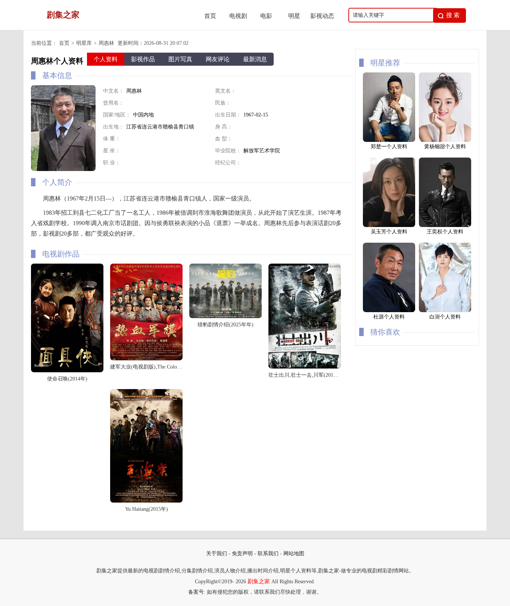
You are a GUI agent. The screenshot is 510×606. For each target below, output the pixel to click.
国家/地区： (117, 115)
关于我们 (216, 553)
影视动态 (322, 16)
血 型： (223, 139)
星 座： (111, 150)
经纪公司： (228, 162)
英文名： (225, 91)
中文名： (113, 91)
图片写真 (180, 59)
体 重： (111, 139)
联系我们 (268, 553)
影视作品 (143, 59)
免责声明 (242, 553)
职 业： (111, 162)
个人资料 (106, 59)
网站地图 (293, 553)
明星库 (84, 43)
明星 (294, 16)
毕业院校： (228, 150)
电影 (266, 16)
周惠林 (106, 43)
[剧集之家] (113, 28)
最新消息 (255, 59)
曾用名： (113, 103)
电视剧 (238, 16)
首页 (210, 16)
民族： (223, 103)
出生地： (113, 127)
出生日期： (228, 115)
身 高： (223, 127)
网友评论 (218, 59)
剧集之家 (259, 581)
